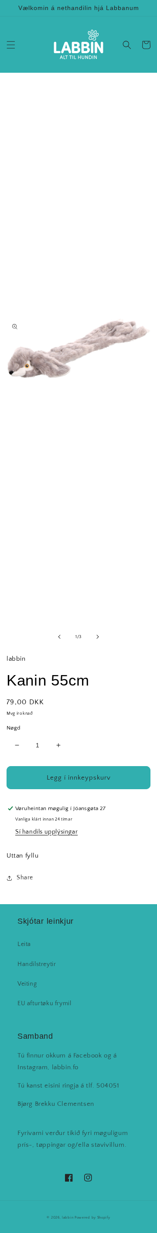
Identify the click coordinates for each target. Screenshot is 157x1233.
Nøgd (13, 728)
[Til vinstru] (59, 636)
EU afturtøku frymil (44, 1003)
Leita (24, 944)
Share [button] (25, 877)
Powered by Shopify (92, 1217)
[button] (10, 44)
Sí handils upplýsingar (46, 831)
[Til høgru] (97, 636)
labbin (67, 1217)
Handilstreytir (36, 964)
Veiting (27, 983)
